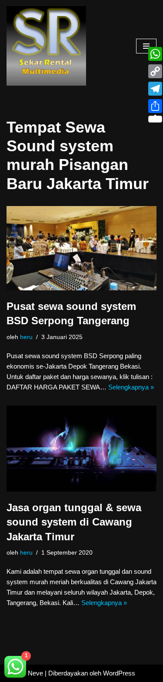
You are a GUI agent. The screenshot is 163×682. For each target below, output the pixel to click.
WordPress (119, 673)
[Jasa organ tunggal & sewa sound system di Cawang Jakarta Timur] (81, 449)
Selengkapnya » (131, 387)
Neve (35, 673)
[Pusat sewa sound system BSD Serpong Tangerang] (81, 248)
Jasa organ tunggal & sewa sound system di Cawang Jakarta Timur (74, 522)
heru (26, 337)
